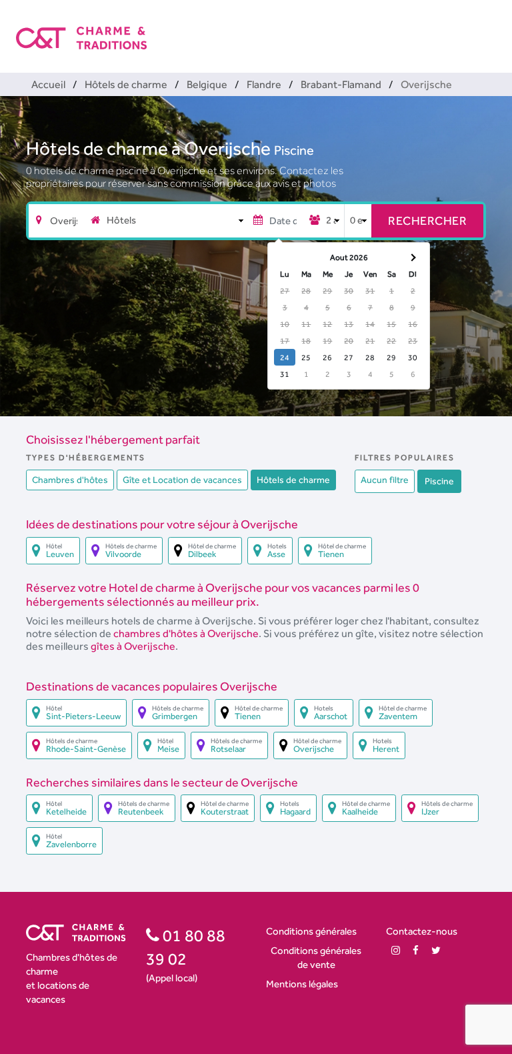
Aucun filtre (385, 479)
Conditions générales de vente (316, 957)
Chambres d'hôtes (70, 479)
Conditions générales (311, 931)
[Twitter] (436, 950)
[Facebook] (415, 950)
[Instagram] (395, 950)
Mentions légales (302, 983)
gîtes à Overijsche (133, 646)
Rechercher (427, 220)
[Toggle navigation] (487, 26)
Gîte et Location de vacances (182, 479)
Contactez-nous (421, 931)
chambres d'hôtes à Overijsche (186, 633)
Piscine (294, 150)
